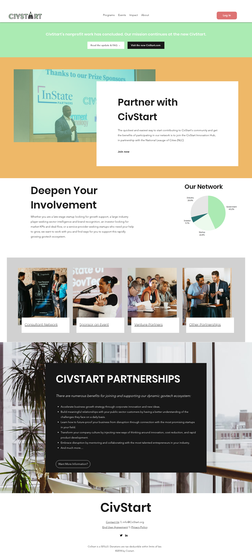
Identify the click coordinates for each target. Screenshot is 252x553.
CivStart (125, 507)
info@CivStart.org (133, 522)
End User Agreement (115, 527)
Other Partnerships (205, 324)
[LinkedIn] (126, 535)
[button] (108, 15)
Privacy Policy (139, 527)
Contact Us (112, 522)
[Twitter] (121, 535)
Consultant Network (41, 324)
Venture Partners (148, 324)
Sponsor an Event (94, 324)
